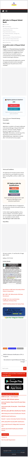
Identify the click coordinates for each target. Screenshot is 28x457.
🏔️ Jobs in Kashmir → (14, 109)
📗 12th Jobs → (14, 191)
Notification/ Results (20, 413)
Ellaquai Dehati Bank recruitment (9, 31)
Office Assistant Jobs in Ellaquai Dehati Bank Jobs (12, 37)
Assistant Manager (7, 26)
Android (15, 314)
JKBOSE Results (5, 416)
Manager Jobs (16, 33)
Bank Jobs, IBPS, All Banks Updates (10, 399)
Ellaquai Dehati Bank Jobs (7, 30)
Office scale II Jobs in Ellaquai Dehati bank (10, 38)
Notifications (13, 416)
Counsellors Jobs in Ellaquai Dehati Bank (10, 28)
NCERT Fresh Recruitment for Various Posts (13, 304)
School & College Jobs (13, 424)
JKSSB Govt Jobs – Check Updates (9, 396)
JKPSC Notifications (19, 421)
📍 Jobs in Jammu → (14, 105)
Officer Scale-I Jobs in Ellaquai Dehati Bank (11, 40)
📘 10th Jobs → (14, 188)
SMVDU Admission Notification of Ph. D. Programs (13, 355)
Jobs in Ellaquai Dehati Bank (8, 33)
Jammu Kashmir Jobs (12, 348)
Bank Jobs (5, 348)
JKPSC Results (10, 421)
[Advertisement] (14, 82)
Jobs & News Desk (7, 42)
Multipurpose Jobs (6, 35)
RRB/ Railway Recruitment (7, 413)
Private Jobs (4, 424)
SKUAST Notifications (13, 428)
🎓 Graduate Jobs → (14, 194)
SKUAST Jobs (4, 428)
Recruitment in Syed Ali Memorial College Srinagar (14, 361)
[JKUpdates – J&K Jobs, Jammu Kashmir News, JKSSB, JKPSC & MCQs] (3, 11)
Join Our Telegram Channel (14, 318)
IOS (20, 314)
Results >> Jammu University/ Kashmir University (13, 419)
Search (25, 368)
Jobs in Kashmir (20, 348)
